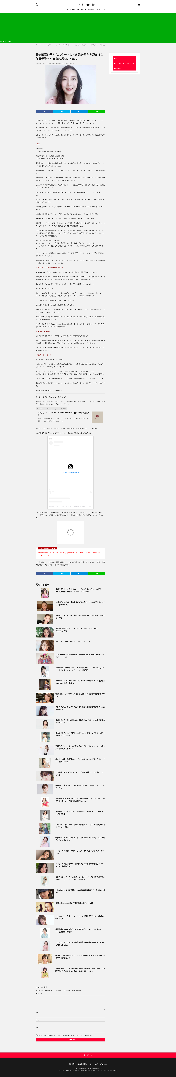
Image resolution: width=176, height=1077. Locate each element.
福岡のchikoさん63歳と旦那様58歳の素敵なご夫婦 (74, 903)
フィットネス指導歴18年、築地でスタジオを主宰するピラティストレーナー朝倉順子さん (80, 865)
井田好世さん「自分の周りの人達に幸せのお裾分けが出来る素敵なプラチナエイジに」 (80, 721)
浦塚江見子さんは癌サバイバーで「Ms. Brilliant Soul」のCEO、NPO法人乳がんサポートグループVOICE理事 (79, 590)
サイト (38, 1027)
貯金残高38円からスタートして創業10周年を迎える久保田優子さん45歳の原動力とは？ (84, 45)
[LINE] (96, 111)
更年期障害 (91, 9)
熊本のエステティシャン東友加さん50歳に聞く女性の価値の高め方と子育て (80, 616)
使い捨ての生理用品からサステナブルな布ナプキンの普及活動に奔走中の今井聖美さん (80, 956)
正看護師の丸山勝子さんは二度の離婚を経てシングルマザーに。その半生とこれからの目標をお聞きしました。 (80, 799)
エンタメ (105, 9)
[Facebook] (44, 111)
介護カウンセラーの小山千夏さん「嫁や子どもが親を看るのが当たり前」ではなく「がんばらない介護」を (80, 878)
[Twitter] (61, 111)
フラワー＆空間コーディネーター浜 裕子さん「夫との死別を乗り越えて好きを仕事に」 (80, 826)
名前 (37, 1012)
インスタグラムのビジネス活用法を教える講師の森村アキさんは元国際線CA (80, 708)
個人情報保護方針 (82, 1064)
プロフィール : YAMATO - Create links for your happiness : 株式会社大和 (63, 414)
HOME (39, 45)
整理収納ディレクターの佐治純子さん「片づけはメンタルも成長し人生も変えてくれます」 (80, 747)
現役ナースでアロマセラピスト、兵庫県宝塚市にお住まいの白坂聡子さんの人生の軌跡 (80, 839)
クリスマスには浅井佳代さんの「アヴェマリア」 (73, 641)
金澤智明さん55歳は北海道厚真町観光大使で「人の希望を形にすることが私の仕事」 (80, 603)
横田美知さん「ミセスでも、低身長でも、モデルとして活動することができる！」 (80, 812)
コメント (39, 993)
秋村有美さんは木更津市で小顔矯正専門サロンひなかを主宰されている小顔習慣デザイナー (80, 930)
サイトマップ (93, 1064)
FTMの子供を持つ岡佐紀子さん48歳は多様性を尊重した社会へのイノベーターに (79, 655)
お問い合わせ (103, 1064)
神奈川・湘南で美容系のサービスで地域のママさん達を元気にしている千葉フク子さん (80, 760)
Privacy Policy (96, 1070)
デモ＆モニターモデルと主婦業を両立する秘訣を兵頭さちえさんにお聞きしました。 (80, 943)
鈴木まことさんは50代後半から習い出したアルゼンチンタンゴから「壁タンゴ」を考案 (80, 734)
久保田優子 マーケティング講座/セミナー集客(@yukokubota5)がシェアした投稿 (72, 506)
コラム (98, 9)
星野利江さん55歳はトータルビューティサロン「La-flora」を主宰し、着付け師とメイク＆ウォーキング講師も (80, 669)
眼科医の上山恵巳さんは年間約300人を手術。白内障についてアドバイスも (79, 786)
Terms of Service (108, 1070)
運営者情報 (72, 1064)
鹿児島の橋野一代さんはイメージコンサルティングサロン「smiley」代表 (76, 629)
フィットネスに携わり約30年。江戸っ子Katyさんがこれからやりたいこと (79, 852)
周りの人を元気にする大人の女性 (76, 9)
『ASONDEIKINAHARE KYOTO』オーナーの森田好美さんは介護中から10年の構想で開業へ (80, 682)
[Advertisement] (88, 26)
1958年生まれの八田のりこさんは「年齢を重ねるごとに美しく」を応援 (79, 773)
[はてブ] (79, 111)
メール (38, 1020)
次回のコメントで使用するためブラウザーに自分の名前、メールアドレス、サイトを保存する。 (64, 1035)
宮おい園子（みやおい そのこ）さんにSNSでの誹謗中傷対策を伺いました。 (80, 695)
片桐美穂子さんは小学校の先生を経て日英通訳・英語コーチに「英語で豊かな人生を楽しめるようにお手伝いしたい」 (80, 969)
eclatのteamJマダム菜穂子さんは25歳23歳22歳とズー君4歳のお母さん (80, 891)
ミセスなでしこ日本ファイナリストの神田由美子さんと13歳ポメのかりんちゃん (80, 917)
